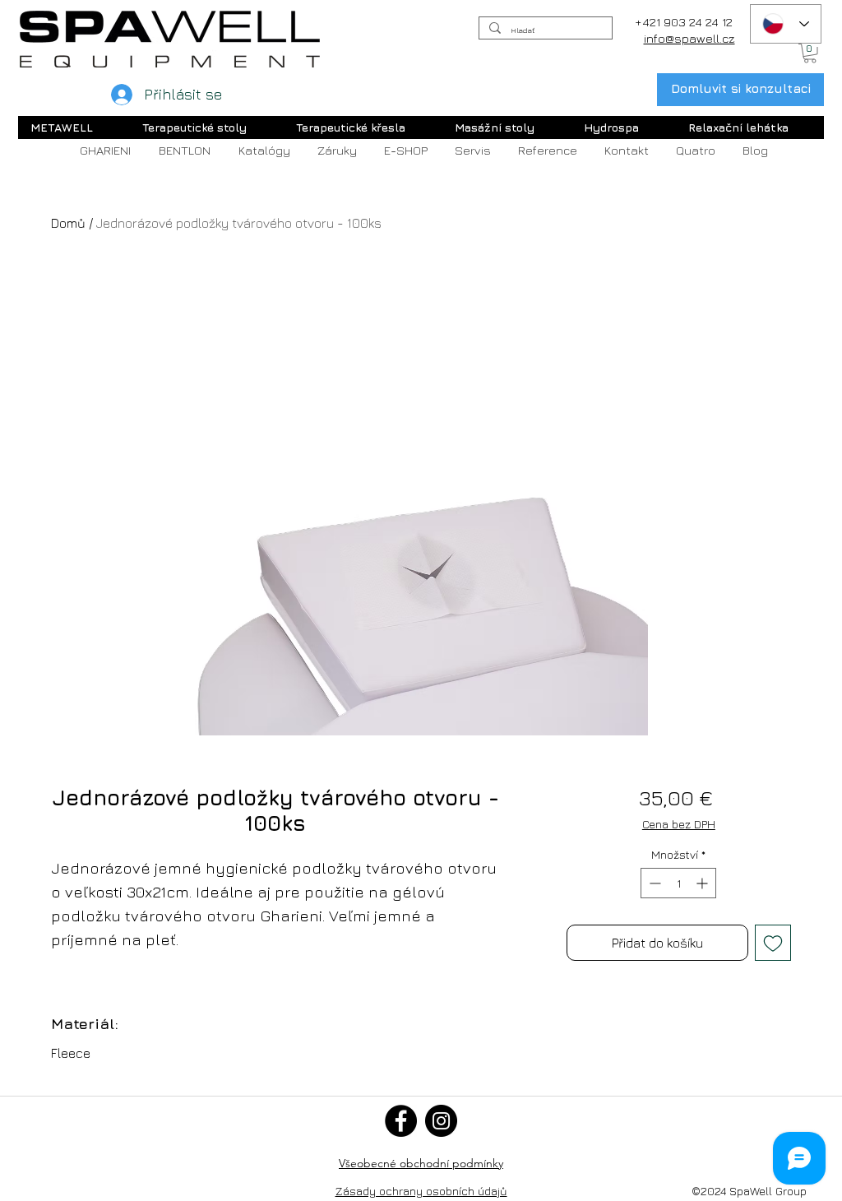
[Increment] (703, 883)
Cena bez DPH (678, 824)
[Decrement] (653, 883)
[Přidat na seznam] (773, 943)
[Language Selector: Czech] (785, 24)
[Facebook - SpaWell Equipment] (401, 1121)
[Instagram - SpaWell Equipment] (441, 1121)
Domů (68, 223)
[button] (809, 53)
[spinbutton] (678, 883)
